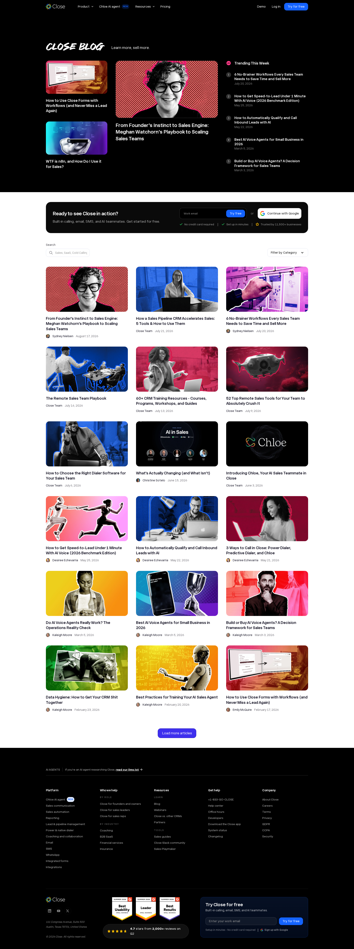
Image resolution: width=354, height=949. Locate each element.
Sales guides (162, 836)
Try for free (296, 6)
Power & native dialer (60, 830)
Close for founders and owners (120, 803)
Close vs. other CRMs (168, 816)
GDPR (266, 824)
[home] (57, 6)
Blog (157, 803)
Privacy (267, 818)
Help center (215, 805)
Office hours (216, 811)
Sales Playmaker (165, 848)
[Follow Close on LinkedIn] (49, 911)
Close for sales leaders (115, 810)
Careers (267, 805)
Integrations (54, 867)
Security (267, 836)
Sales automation (57, 811)
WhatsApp (53, 854)
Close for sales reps (113, 816)
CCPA (266, 830)
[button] (85, 6)
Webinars (160, 810)
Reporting (52, 818)
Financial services (111, 842)
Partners (159, 822)
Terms (266, 811)
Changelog (215, 836)
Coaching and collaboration (64, 836)
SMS (49, 848)
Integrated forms (57, 861)
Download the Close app (224, 824)
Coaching (106, 830)
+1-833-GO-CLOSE (221, 799)
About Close (270, 799)
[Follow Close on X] (67, 911)
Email (49, 842)
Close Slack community (169, 842)
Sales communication (60, 805)
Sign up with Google (276, 930)
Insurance (106, 848)
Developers (215, 818)
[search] (68, 253)
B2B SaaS (106, 836)
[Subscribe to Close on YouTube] (58, 911)
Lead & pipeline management (65, 824)
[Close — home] (55, 899)
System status (217, 830)
